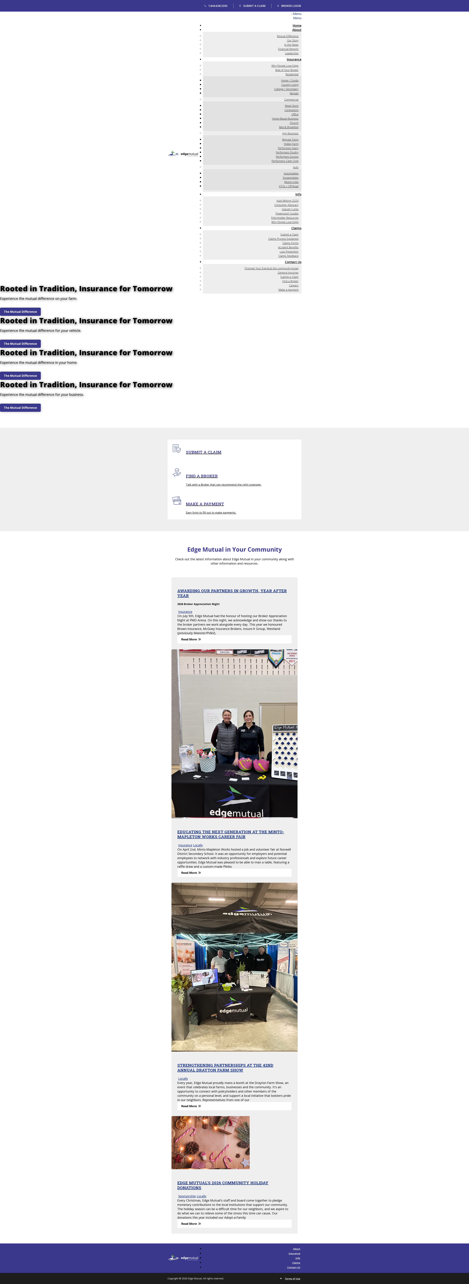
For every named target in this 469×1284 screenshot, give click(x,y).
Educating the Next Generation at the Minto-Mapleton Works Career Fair (230, 834)
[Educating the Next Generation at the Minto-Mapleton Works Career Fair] (234, 816)
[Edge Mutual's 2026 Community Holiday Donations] (210, 1167)
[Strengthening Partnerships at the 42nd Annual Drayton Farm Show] (234, 1049)
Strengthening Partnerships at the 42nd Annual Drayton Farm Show (225, 1067)
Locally (198, 845)
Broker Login (291, 6)
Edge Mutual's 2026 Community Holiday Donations (222, 1185)
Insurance (185, 612)
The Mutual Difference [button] (20, 312)
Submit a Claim (254, 6)
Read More (189, 639)
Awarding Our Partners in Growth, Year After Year (232, 593)
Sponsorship (187, 1196)
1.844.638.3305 (218, 6)
